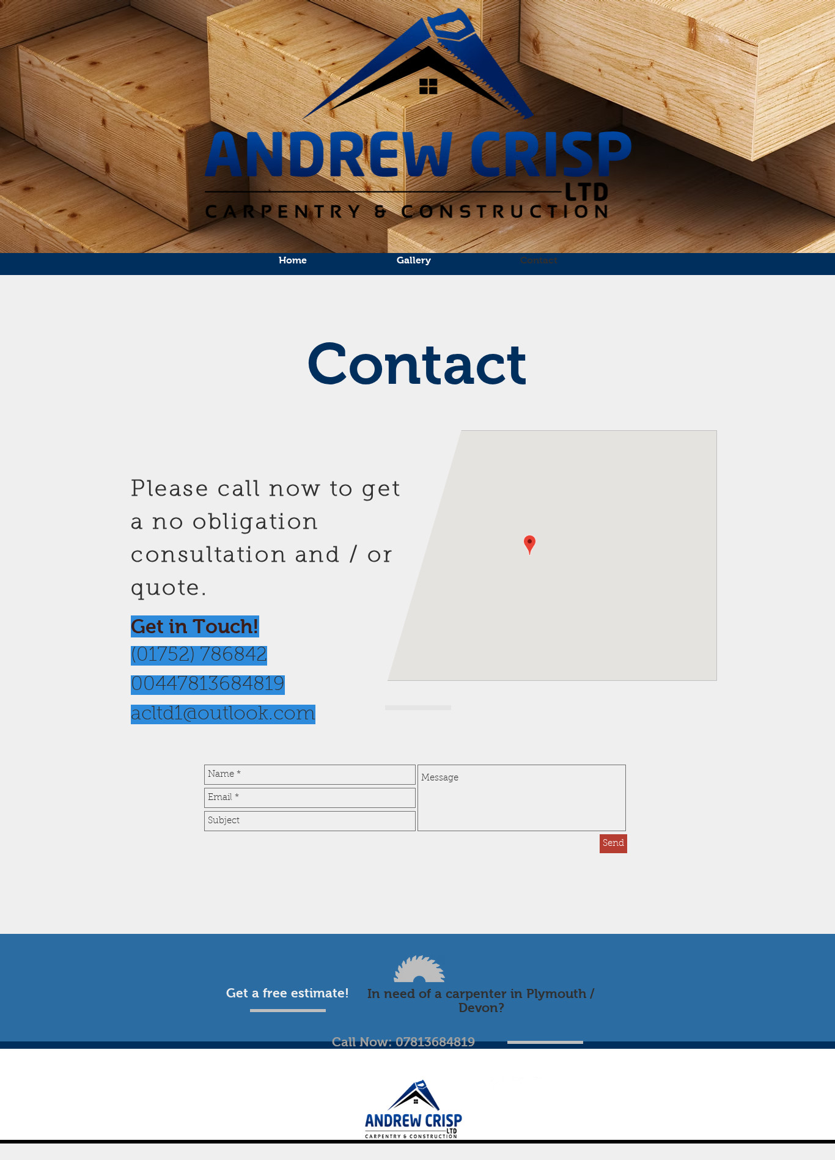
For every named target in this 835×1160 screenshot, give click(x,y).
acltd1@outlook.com (223, 714)
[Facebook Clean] (497, 1083)
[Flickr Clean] (537, 1083)
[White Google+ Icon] (517, 1083)
